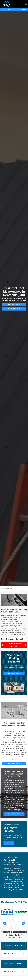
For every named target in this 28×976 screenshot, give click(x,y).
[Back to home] (6, 4)
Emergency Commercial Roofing (14, 645)
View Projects (9, 843)
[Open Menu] (26, 4)
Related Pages (6, 588)
